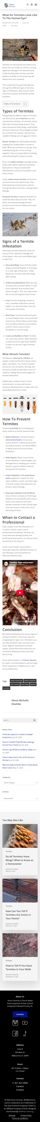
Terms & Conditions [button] (20, 1118)
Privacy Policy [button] (26, 1115)
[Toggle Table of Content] (24, 104)
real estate (25, 684)
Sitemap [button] (12, 1115)
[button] (36, 4)
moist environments (14, 440)
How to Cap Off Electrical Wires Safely (17, 749)
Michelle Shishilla (11, 23)
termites (15, 428)
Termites (14, 25)
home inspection (17, 681)
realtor (33, 684)
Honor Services (30, 660)
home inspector (30, 681)
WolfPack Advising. (26, 1111)
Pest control (15, 684)
